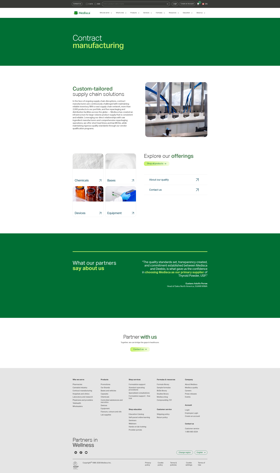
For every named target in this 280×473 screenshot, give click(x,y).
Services (146, 13)
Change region (185, 452)
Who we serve (104, 13)
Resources (172, 13)
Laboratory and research (83, 397)
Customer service (192, 429)
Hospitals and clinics (81, 394)
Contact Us (77, 4)
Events (187, 397)
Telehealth (77, 403)
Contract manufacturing (82, 391)
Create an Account (187, 4)
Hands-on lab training (137, 427)
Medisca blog (162, 397)
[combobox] (133, 4)
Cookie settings (189, 464)
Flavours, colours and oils (111, 412)
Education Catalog (136, 414)
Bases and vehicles (108, 391)
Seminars (132, 420)
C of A (91, 4)
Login (175, 4)
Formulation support (137, 384)
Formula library (163, 384)
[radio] (87, 4)
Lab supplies (106, 415)
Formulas (159, 13)
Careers (188, 391)
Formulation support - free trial (140, 397)
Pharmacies (77, 384)
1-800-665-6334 (191, 432)
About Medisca (191, 384)
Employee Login (191, 413)
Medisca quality (191, 388)
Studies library (163, 394)
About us (199, 13)
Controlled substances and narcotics (112, 401)
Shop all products (155, 164)
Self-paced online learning (139, 417)
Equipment (105, 408)
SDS (98, 4)
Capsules (104, 394)
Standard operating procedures (137, 389)
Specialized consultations (139, 393)
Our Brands (105, 388)
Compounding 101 (164, 400)
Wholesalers (78, 406)
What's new (120, 13)
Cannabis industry (80, 388)
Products (133, 13)
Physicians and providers (83, 400)
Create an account (192, 416)
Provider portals (135, 430)
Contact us (138, 349)
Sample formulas (164, 388)
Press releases (191, 394)
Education (186, 13)
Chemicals (105, 397)
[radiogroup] (93, 4)
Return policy (162, 417)
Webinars (132, 424)
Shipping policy (163, 414)
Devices (104, 405)
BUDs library (162, 391)
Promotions (105, 384)
